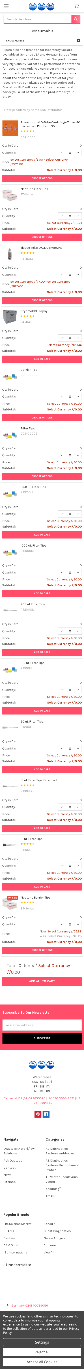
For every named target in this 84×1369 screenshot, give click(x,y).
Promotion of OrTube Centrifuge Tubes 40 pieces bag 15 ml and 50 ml (50, 124)
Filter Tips (28, 428)
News (7, 1175)
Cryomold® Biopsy (34, 311)
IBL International (16, 1252)
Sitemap (10, 1182)
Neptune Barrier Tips (36, 897)
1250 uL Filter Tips (33, 487)
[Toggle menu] (6, 6)
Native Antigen (54, 1238)
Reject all (42, 1352)
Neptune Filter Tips (34, 189)
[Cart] (77, 6)
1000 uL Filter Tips (34, 545)
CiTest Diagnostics (57, 1231)
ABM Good (11, 1245)
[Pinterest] (37, 1114)
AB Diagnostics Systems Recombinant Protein (62, 1165)
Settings (42, 1342)
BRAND (9, 1231)
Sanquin (50, 1224)
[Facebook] (46, 1114)
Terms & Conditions (42, 1280)
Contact (10, 1168)
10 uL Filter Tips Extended (39, 780)
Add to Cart (42, 359)
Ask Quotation (14, 1160)
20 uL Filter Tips (32, 721)
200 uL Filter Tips (33, 604)
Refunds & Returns (42, 1290)
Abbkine (50, 1245)
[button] (78, 40)
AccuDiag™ (53, 1189)
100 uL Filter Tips (33, 663)
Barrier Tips (29, 370)
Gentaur (9, 1238)
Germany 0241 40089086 (29, 1305)
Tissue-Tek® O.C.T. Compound (41, 248)
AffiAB (50, 1196)
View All (49, 1252)
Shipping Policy (42, 1285)
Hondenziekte (18, 1264)
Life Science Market (18, 1224)
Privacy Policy (42, 1296)
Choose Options (42, 178)
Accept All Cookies (42, 1361)
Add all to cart (42, 981)
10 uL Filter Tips (32, 839)
